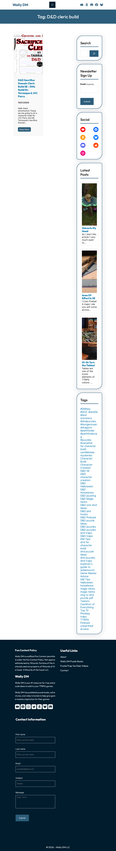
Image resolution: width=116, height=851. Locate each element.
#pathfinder (87, 430)
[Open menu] (52, 5)
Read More (24, 129)
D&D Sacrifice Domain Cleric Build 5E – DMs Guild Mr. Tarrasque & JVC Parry (27, 88)
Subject (19, 778)
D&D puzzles (88, 526)
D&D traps (86, 535)
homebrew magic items (87, 587)
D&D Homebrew (87, 491)
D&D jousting (88, 495)
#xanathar (86, 442)
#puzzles (85, 439)
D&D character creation (86, 477)
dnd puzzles (87, 557)
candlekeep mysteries (87, 454)
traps (83, 616)
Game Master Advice (88, 575)
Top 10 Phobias (85, 612)
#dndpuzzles (88, 421)
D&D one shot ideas (88, 506)
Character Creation (86, 466)
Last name (20, 749)
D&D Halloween (86, 485)
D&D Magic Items (87, 500)
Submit (87, 101)
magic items (87, 591)
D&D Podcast (88, 517)
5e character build (88, 447)
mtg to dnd (87, 594)
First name (20, 734)
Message (20, 792)
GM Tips (85, 579)
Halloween (86, 582)
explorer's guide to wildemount (87, 567)
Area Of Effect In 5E (88, 297)
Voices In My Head (89, 230)
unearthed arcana (86, 627)
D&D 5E (85, 470)
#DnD (83, 411)
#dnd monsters (86, 416)
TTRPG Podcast (85, 621)
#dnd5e (93, 411)
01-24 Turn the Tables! (88, 364)
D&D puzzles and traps (88, 531)
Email (87, 84)
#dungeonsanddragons (88, 426)
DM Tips (85, 539)
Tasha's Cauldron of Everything (87, 604)
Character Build (86, 460)
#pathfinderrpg (88, 435)
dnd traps (86, 560)
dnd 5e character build (86, 545)
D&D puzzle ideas (87, 522)
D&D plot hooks (85, 513)
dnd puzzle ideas (87, 553)
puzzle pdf (86, 597)
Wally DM (20, 5)
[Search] (94, 53)
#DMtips (85, 408)
